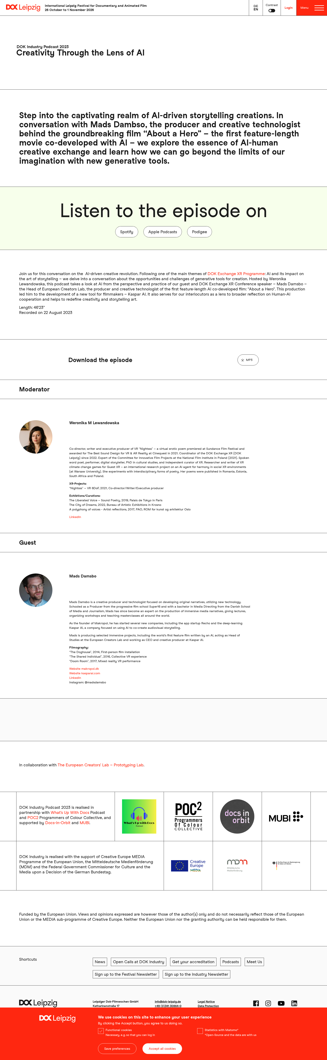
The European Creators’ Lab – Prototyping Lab (100, 765)
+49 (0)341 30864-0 (168, 1006)
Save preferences (117, 1049)
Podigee (199, 231)
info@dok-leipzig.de (168, 1001)
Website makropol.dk (84, 668)
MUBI (84, 822)
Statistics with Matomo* (221, 1030)
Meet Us (254, 961)
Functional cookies (119, 1030)
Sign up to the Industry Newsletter (196, 974)
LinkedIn (75, 517)
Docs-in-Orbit (57, 822)
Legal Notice (206, 1001)
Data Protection (208, 1006)
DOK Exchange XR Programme (236, 273)
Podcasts (230, 961)
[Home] (20, 7)
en (256, 9)
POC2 (32, 817)
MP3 (249, 360)
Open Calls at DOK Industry (138, 961)
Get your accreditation (193, 961)
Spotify (126, 231)
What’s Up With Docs (70, 812)
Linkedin (75, 678)
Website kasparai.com (84, 673)
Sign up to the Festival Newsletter (126, 974)
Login (289, 7)
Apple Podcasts (162, 231)
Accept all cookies (162, 1049)
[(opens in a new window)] (188, 865)
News (100, 961)
